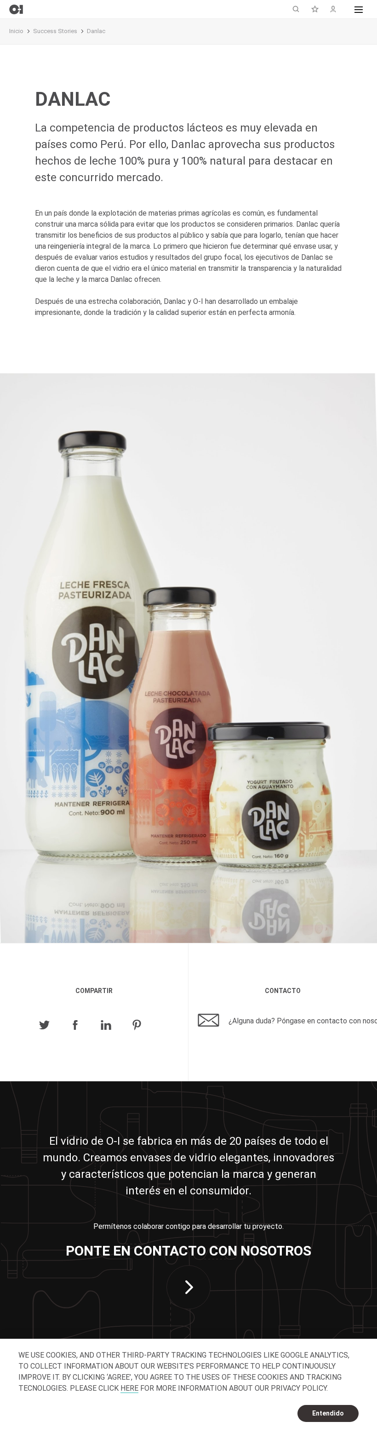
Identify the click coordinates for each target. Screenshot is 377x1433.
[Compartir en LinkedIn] (106, 1025)
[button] (358, 9)
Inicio (16, 31)
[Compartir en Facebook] (75, 1025)
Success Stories (55, 31)
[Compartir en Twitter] (44, 1025)
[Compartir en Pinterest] (137, 1025)
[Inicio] (16, 9)
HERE (129, 1388)
